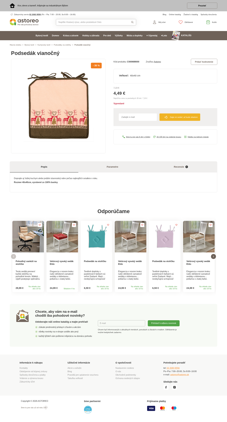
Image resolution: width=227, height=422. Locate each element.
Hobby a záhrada (90, 35)
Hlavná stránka (15, 45)
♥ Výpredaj (151, 35)
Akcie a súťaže (74, 368)
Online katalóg (175, 14)
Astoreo (157, 62)
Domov (55, 35)
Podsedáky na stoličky (62, 45)
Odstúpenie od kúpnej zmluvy (33, 371)
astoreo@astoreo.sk (179, 374)
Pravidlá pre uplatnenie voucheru (83, 375)
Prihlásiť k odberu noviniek (163, 323)
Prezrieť (202, 6)
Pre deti (107, 35)
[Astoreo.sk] (26, 22)
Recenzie (180, 167)
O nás (118, 371)
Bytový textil (42, 35)
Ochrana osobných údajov (127, 378)
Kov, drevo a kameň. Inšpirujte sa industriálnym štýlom (43, 5)
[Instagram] (175, 389)
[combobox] (90, 22)
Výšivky (119, 35)
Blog (164, 14)
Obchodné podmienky (125, 375)
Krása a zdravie (70, 35)
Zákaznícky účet (27, 382)
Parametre (112, 167)
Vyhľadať (130, 22)
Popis (44, 167)
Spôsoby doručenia (209, 14)
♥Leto (164, 35)
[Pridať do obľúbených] (40, 225)
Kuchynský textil (44, 45)
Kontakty (24, 368)
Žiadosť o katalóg (191, 14)
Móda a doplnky (135, 35)
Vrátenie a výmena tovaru (31, 378)
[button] (13, 256)
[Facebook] (167, 389)
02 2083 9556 (35, 14)
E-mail (103, 323)
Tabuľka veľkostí (75, 378)
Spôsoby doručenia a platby (33, 375)
